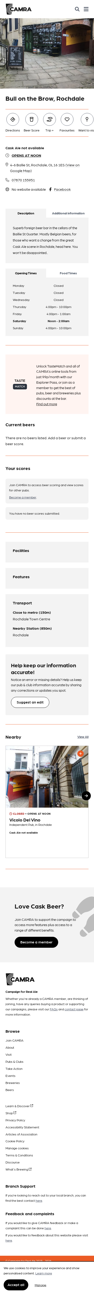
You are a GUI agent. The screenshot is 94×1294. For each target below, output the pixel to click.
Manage (40, 1285)
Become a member (22, 497)
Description (26, 213)
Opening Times (26, 273)
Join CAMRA (14, 1040)
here (39, 1200)
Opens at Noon (26, 155)
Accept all (16, 1284)
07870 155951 (23, 180)
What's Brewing (17, 1169)
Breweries (12, 1082)
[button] (86, 795)
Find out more (46, 404)
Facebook (62, 189)
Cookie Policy (14, 1141)
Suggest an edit (30, 702)
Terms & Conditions (19, 1155)
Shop (9, 1113)
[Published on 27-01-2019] (47, 802)
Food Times (68, 273)
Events (10, 1075)
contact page (74, 1009)
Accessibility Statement (22, 1127)
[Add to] (80, 753)
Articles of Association (21, 1134)
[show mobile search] (77, 9)
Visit (8, 1054)
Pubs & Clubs (14, 1061)
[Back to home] (18, 9)
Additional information (68, 213)
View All (83, 736)
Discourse (12, 1162)
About (9, 1047)
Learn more (43, 1273)
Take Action (14, 1068)
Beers (9, 1089)
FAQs (54, 1009)
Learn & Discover (17, 1106)
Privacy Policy (15, 1120)
